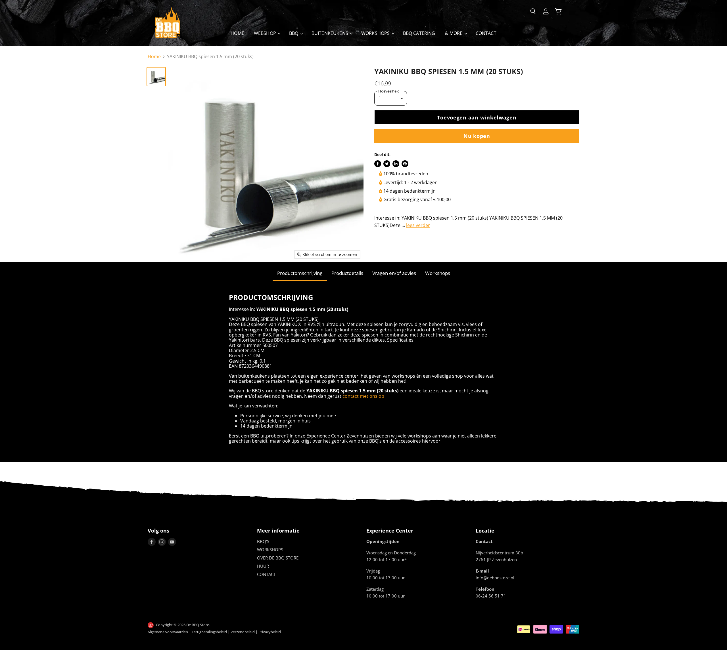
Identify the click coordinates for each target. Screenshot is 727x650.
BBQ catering (419, 33)
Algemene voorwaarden (168, 631)
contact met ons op (363, 396)
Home (237, 33)
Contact (486, 33)
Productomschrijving (299, 273)
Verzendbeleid (243, 631)
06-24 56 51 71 (491, 596)
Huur (263, 566)
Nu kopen (476, 135)
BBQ (294, 33)
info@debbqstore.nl (495, 577)
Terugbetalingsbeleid (209, 631)
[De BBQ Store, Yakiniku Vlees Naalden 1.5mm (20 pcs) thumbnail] (156, 77)
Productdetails (347, 273)
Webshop (265, 33)
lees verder (418, 225)
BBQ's (263, 541)
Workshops (376, 33)
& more (454, 33)
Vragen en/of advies (394, 273)
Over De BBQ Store (277, 558)
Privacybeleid (269, 631)
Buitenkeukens (330, 33)
